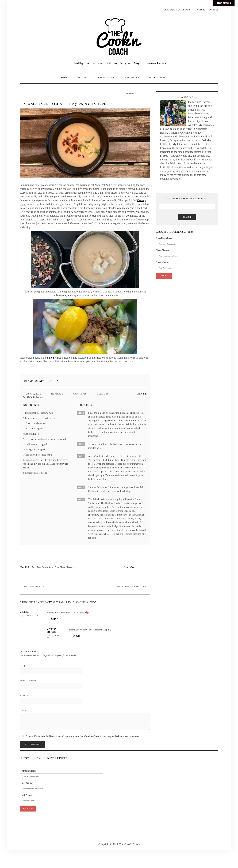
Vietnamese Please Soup (131, 586)
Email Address (28, 681)
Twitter (27, 10)
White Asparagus (34, 586)
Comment (25, 710)
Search (187, 217)
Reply (54, 618)
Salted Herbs (54, 357)
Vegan (62, 567)
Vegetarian (70, 567)
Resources (132, 78)
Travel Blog (106, 78)
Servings (55, 393)
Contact (213, 10)
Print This (142, 393)
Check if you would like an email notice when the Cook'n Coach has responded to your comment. (82, 736)
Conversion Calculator (177, 10)
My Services (157, 78)
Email (37, 10)
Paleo (51, 567)
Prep (75, 393)
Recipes (83, 78)
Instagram (32, 10)
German (45, 567)
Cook (100, 393)
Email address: (164, 238)
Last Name (162, 262)
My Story (200, 10)
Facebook (22, 10)
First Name (162, 250)
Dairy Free (36, 567)
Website (24, 695)
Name (23, 666)
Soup (57, 567)
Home (64, 78)
